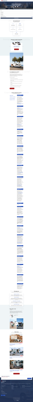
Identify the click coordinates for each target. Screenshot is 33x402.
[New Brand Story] (18, 400)
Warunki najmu (23, 387)
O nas (1, 387)
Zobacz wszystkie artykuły (16, 373)
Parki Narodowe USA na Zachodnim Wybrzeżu (26, 386)
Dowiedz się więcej (16, 49)
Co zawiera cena (2, 386)
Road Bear (12, 387)
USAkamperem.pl (2, 391)
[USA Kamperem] (4, 0)
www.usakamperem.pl (19, 228)
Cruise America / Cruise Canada (14, 386)
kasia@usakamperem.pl (4, 393)
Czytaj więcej (11, 345)
